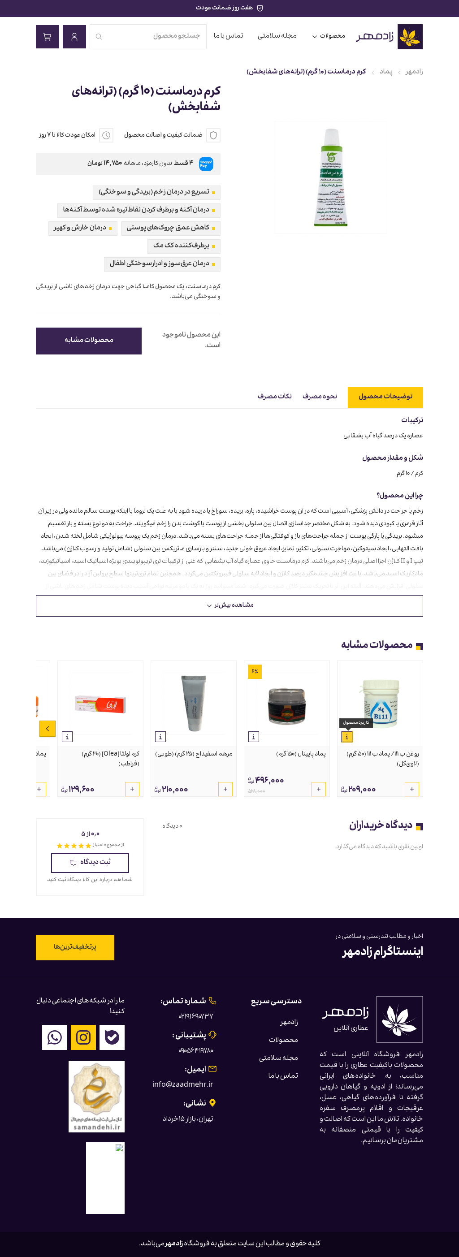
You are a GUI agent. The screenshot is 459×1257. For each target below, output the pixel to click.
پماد (386, 72)
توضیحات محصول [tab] (385, 397)
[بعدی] (47, 729)
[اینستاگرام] (83, 1037)
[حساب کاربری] (74, 36)
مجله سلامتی (277, 36)
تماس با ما (228, 36)
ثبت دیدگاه (95, 863)
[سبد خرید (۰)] (47, 36)
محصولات (332, 37)
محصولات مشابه (89, 341)
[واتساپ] (54, 1037)
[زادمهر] (390, 36)
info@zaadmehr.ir (182, 1085)
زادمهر (414, 72)
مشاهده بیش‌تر (234, 606)
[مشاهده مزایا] (347, 737)
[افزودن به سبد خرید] (412, 789)
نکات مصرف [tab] (275, 397)
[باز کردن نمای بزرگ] (330, 177)
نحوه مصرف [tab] (320, 397)
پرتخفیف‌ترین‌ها (75, 947)
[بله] (112, 1037)
